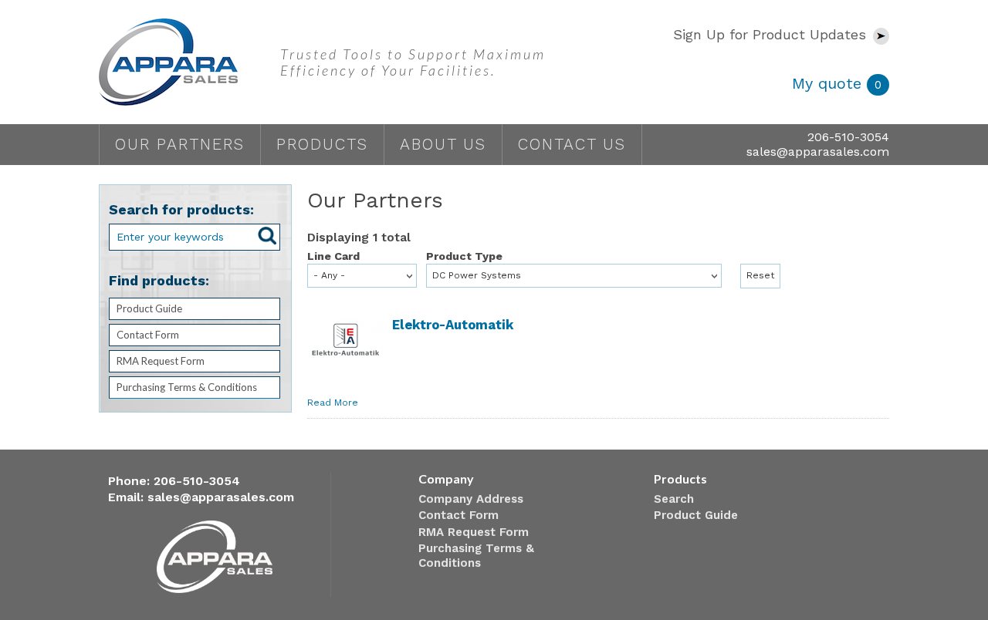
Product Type (464, 256)
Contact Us (572, 144)
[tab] (194, 309)
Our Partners (180, 144)
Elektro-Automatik (452, 324)
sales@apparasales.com (817, 151)
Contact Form (148, 335)
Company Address (470, 499)
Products (322, 144)
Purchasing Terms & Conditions (187, 387)
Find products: (159, 281)
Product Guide (149, 308)
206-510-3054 (848, 137)
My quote (836, 83)
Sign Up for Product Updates (772, 34)
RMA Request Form (161, 361)
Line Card (333, 256)
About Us (443, 144)
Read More (332, 402)
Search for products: (181, 209)
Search (674, 499)
